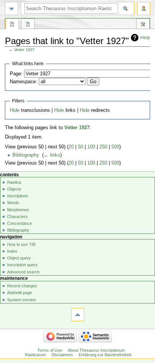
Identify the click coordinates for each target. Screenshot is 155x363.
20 (71, 146)
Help (145, 37)
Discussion (27, 25)
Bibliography (25, 155)
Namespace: (23, 81)
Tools (143, 25)
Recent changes (22, 286)
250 (103, 146)
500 (115, 146)
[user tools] (143, 8)
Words (13, 202)
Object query (19, 258)
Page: (16, 73)
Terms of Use (49, 350)
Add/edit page (19, 292)
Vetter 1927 (24, 49)
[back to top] (77, 314)
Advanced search (23, 272)
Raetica (14, 182)
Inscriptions (17, 196)
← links (52, 155)
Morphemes (18, 209)
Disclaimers (62, 354)
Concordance (19, 223)
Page (12, 25)
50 (80, 146)
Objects (14, 189)
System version (21, 299)
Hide (15, 110)
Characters (17, 216)
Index (12, 251)
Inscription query (22, 264)
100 (91, 146)
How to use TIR (21, 244)
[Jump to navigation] (11, 8)
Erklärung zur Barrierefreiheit (105, 354)
